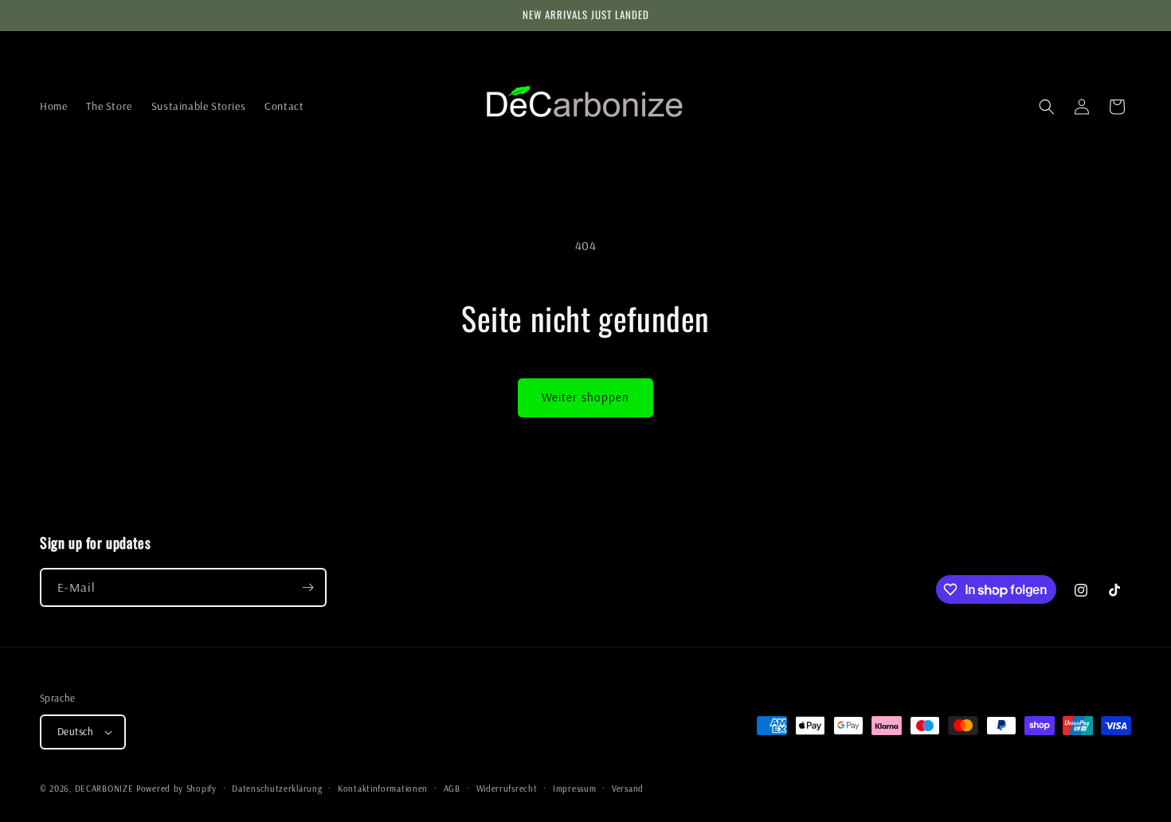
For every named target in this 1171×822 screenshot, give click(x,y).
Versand (628, 788)
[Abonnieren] (307, 587)
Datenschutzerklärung (277, 788)
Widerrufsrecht (507, 788)
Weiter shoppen (585, 397)
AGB (452, 788)
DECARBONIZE (104, 788)
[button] (1046, 106)
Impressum (574, 788)
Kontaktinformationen (383, 788)
